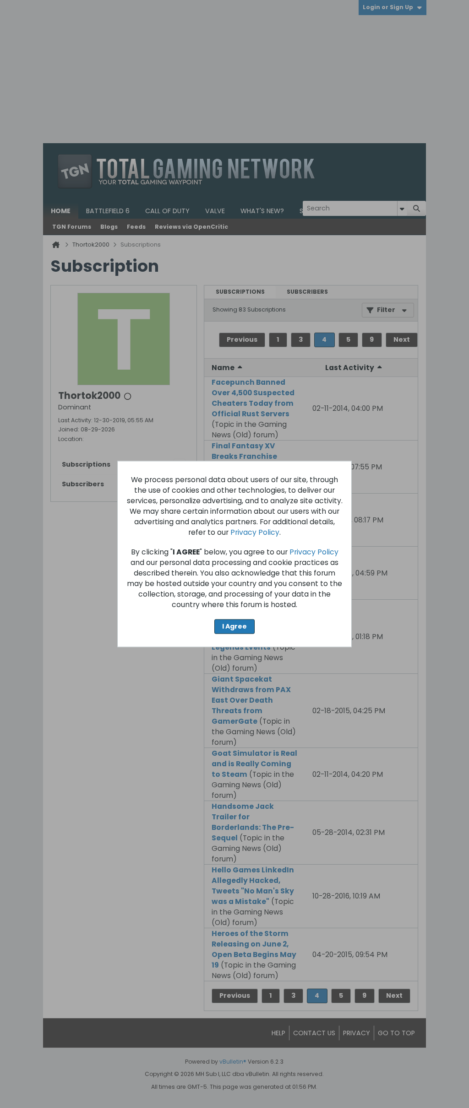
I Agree (234, 626)
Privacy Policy (254, 532)
